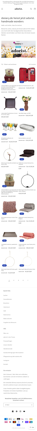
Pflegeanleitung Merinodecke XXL (12, 356)
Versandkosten (7, 299)
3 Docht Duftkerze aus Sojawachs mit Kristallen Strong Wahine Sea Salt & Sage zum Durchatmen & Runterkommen (9, 192)
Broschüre (6, 303)
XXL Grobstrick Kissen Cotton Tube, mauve (9, 218)
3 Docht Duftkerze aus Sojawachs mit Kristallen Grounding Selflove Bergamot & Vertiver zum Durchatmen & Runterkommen (9, 87)
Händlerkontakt (7, 349)
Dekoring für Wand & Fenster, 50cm (27, 269)
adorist (16, 427)
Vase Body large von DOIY (25, 113)
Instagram (6, 360)
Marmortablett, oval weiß (25, 138)
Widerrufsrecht (7, 318)
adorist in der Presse (9, 337)
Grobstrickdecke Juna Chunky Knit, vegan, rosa (27, 245)
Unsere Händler (7, 345)
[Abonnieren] (31, 405)
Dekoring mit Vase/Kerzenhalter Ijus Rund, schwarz (27, 190)
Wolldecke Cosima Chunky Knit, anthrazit (26, 163)
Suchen (5, 295)
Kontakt (5, 364)
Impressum (6, 307)
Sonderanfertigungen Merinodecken (13, 352)
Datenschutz (6, 314)
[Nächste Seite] (28, 280)
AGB (4, 311)
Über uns (6, 333)
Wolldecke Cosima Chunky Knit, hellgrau (26, 218)
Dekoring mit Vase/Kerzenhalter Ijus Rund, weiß (9, 163)
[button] (2, 9)
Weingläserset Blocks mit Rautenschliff (7, 138)
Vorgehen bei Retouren (9, 322)
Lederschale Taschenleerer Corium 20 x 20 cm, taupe (9, 114)
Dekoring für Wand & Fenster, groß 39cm (9, 270)
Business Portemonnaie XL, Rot (26, 85)
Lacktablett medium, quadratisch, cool (9, 245)
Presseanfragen (7, 341)
